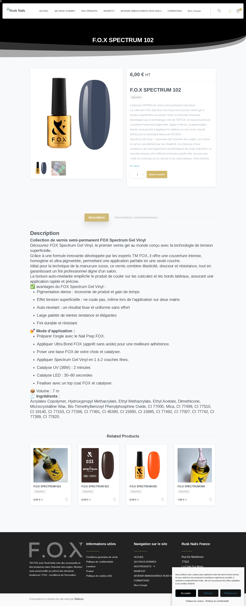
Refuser (208, 593)
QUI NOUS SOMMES (145, 561)
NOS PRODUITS (142, 566)
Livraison (91, 566)
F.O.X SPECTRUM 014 (47, 486)
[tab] (97, 217)
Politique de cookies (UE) (99, 575)
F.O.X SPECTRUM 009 (191, 486)
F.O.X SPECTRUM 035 (143, 486)
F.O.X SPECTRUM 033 (95, 486)
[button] (117, 74)
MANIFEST (140, 571)
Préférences (230, 593)
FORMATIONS (141, 580)
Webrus (79, 599)
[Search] (219, 11)
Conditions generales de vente (102, 557)
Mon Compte (140, 585)
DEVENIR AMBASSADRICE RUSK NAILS (155, 575)
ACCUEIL (139, 557)
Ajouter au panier (157, 174)
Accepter (186, 593)
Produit (90, 571)
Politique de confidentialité (217, 601)
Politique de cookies (195, 601)
